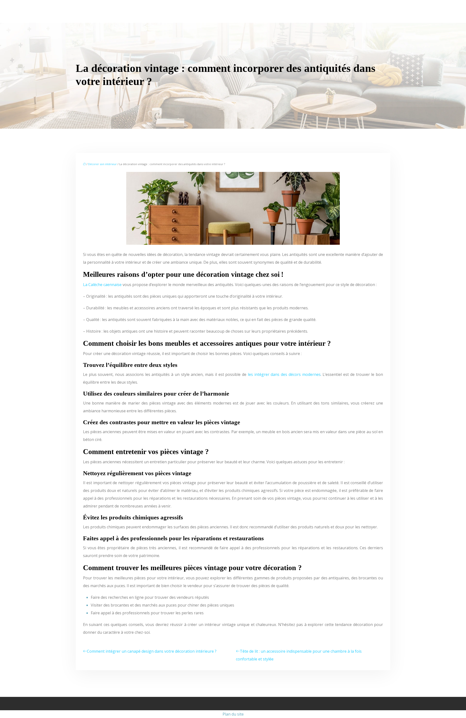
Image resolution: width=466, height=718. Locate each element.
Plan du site (233, 714)
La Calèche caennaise (102, 284)
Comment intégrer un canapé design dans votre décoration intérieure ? (151, 651)
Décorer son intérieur (102, 164)
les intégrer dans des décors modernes (284, 374)
